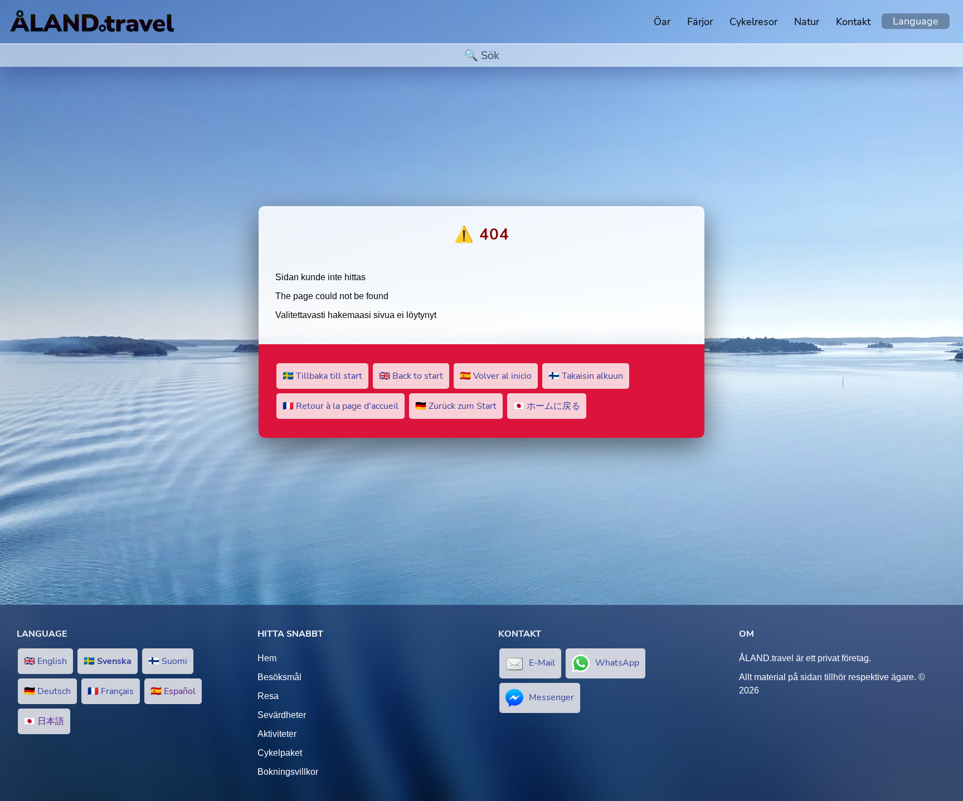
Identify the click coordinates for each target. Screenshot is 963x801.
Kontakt (853, 21)
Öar (662, 21)
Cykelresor (753, 21)
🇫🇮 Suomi (167, 661)
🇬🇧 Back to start (411, 376)
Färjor (700, 21)
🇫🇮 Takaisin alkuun (585, 376)
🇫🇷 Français (110, 691)
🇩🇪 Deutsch (47, 691)
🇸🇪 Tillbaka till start (322, 376)
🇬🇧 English (45, 661)
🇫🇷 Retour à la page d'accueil (340, 406)
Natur (806, 21)
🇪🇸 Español (173, 691)
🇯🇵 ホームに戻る (546, 406)
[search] (481, 55)
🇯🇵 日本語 (44, 721)
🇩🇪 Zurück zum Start (456, 406)
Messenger (551, 697)
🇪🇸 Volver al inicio (496, 376)
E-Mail (542, 663)
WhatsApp (617, 663)
